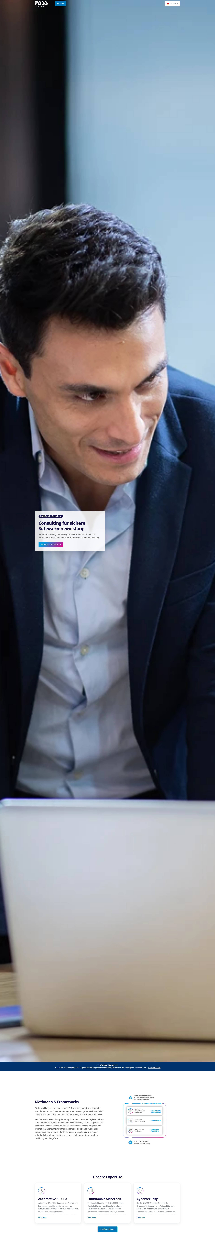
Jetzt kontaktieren (107, 1229)
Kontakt (60, 3)
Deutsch (173, 4)
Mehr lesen (42, 1218)
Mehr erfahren (154, 1067)
